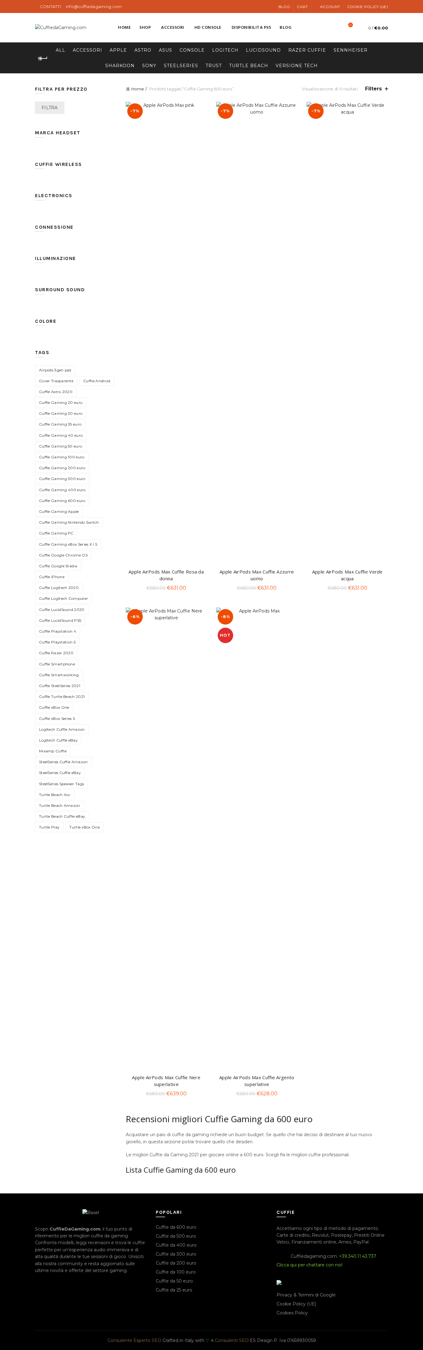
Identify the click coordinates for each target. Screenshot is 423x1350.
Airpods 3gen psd (55, 370)
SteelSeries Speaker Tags (61, 783)
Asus (165, 50)
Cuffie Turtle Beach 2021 (62, 696)
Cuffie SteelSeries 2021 (59, 685)
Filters (373, 89)
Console (192, 50)
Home (124, 27)
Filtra (49, 107)
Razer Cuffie (307, 50)
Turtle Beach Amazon (59, 805)
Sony (149, 65)
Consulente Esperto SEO (134, 1340)
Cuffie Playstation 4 (57, 631)
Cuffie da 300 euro (176, 1254)
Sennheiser (351, 50)
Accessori (172, 27)
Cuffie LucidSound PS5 (60, 620)
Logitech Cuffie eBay (58, 740)
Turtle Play (49, 827)
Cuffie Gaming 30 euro (60, 413)
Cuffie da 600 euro (176, 1227)
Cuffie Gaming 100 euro (62, 457)
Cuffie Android (96, 381)
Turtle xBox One (84, 827)
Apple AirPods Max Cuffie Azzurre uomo (257, 575)
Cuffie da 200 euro (176, 1263)
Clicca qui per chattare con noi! (309, 1265)
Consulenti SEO (232, 1340)
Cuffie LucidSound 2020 (62, 609)
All (60, 50)
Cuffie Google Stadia (58, 566)
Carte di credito (293, 1235)
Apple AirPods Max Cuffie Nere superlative (166, 1080)
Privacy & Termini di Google (306, 1295)
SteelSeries (181, 65)
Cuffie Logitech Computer (63, 598)
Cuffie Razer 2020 (56, 653)
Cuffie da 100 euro (176, 1272)
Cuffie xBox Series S (57, 718)
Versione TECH (297, 65)
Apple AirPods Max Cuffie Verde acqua (347, 575)
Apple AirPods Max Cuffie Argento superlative (256, 1080)
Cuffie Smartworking (59, 675)
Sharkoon (120, 65)
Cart (302, 6)
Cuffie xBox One (54, 707)
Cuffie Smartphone (57, 664)
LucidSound (263, 50)
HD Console (207, 27)
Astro (142, 50)
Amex (344, 1242)
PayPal (360, 1242)
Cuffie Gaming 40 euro (61, 435)
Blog (284, 6)
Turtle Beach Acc (55, 794)
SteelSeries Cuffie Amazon (63, 761)
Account (330, 6)
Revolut (320, 1235)
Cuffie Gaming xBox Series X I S (68, 544)
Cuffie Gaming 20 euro (60, 402)
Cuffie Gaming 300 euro (62, 478)
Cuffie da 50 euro (174, 1281)
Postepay (341, 1235)
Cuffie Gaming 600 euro (62, 500)
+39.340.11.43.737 (357, 1256)
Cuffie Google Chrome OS (63, 555)
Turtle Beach (248, 65)
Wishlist (350, 25)
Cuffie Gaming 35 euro (60, 424)
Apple (118, 50)
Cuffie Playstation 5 (57, 642)
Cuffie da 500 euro (176, 1236)
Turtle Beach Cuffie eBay (62, 816)
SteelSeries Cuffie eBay (60, 772)
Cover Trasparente (56, 381)
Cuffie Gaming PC (56, 533)
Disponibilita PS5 (251, 27)
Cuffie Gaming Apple (59, 511)
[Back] (42, 58)
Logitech (225, 50)
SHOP (145, 27)
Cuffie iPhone (51, 576)
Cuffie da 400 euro (176, 1245)
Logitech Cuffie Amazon (62, 729)
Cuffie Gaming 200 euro (62, 467)
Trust (214, 65)
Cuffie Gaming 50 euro (60, 446)
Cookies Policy (292, 1313)
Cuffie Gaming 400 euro (62, 489)
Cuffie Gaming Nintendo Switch (69, 522)
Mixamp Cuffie (53, 751)
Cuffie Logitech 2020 (59, 587)
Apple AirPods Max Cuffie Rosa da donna (166, 575)
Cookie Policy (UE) (367, 6)
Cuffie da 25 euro (174, 1290)
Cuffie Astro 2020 (55, 391)
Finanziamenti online (313, 1242)
